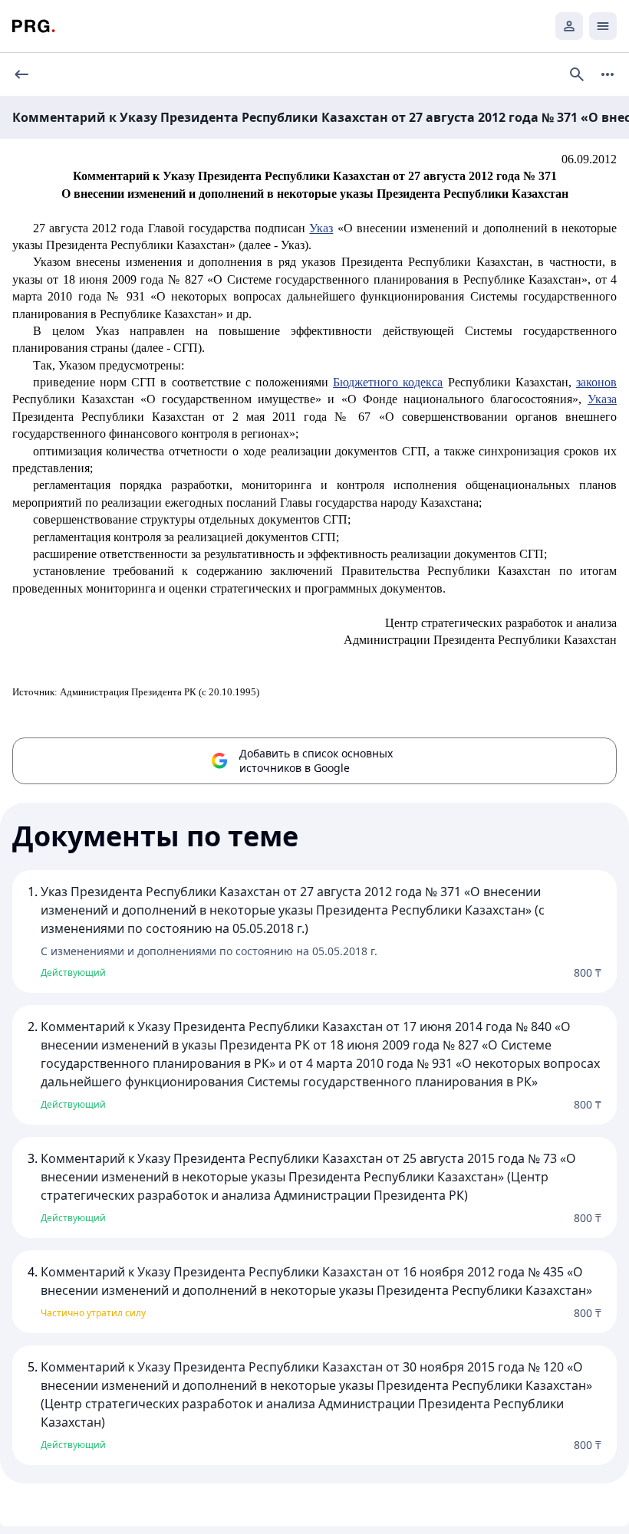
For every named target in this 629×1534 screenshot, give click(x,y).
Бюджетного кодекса (388, 382)
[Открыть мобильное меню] (603, 26)
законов (596, 382)
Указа (602, 399)
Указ (321, 228)
